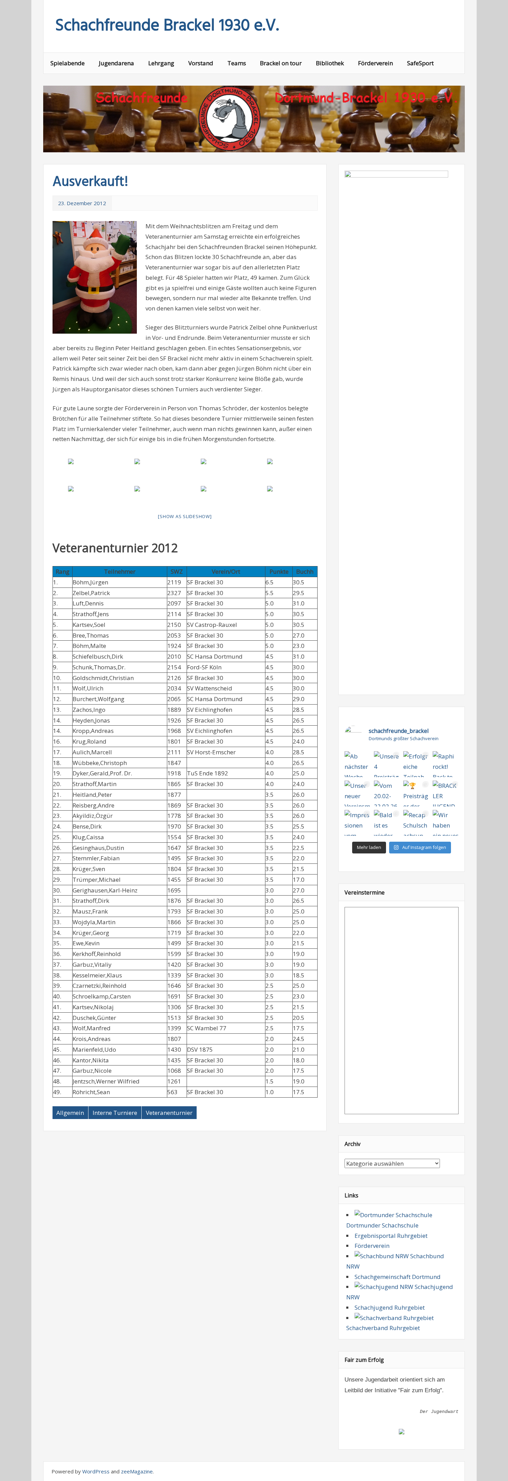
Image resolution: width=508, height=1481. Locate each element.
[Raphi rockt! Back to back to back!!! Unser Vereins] (446, 764)
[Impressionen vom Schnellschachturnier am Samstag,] (357, 823)
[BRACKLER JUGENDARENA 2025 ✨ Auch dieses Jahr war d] (446, 793)
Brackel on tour (281, 63)
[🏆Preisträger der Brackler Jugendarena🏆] (416, 793)
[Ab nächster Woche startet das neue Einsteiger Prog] (357, 764)
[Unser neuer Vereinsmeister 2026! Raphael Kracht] (357, 793)
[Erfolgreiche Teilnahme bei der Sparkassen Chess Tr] (416, 764)
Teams (236, 63)
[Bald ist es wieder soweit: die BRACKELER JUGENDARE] (387, 823)
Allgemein (70, 1113)
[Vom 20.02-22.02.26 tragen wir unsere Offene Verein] (387, 793)
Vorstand (200, 63)
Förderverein (375, 63)
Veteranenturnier (169, 1113)
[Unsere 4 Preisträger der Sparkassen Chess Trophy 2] (387, 764)
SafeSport (420, 63)
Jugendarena (116, 63)
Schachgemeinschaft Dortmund (398, 1277)
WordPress (96, 1471)
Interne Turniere (115, 1113)
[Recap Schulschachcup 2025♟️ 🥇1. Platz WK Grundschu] (416, 823)
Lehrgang (161, 63)
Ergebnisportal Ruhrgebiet (391, 1236)
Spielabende (67, 63)
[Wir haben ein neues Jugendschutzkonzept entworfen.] (446, 823)
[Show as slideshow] (184, 516)
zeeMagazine (137, 1471)
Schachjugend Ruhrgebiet (390, 1307)
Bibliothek (330, 63)
